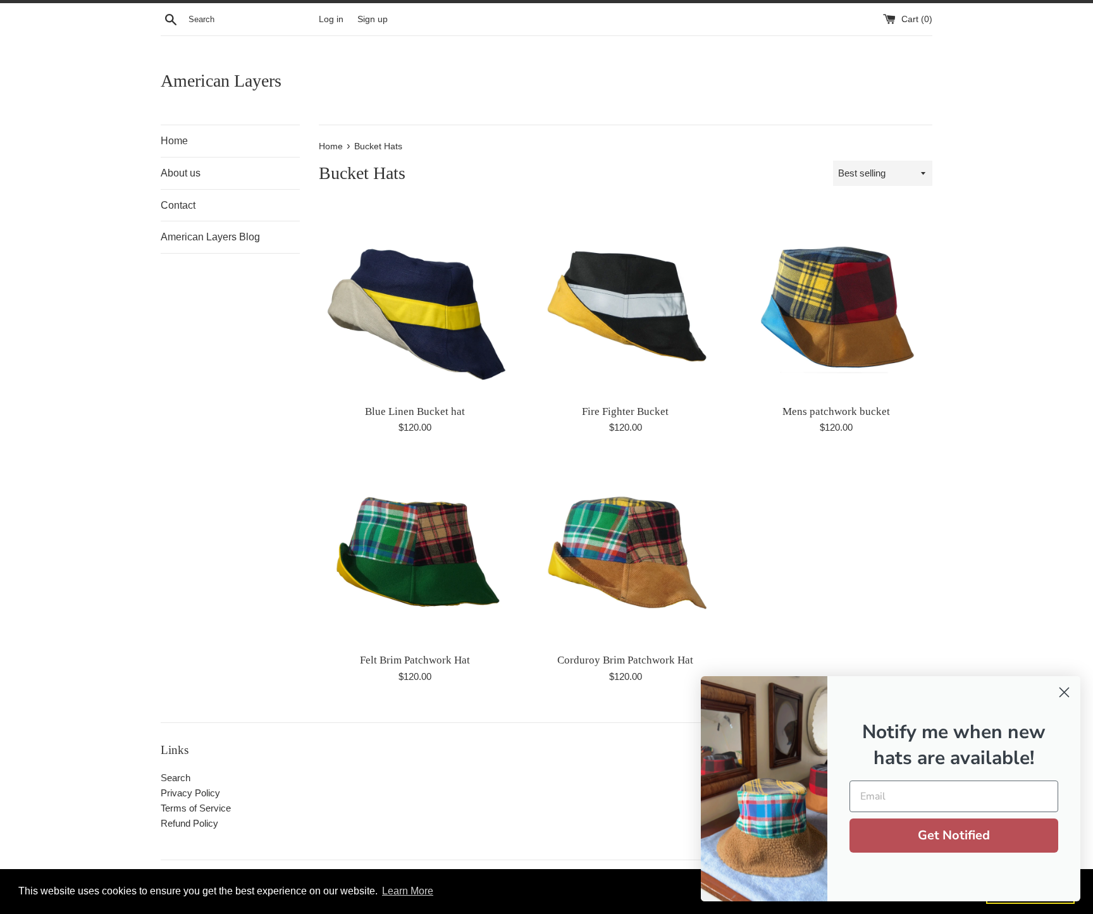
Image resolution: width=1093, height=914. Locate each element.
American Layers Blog (210, 237)
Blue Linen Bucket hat (415, 411)
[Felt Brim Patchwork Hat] (414, 550)
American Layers (221, 80)
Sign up (372, 19)
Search (175, 777)
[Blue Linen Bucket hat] (414, 301)
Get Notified (954, 835)
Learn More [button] (407, 891)
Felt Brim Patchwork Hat (415, 660)
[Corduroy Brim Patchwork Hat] (625, 550)
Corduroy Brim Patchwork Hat (625, 660)
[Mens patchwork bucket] (836, 301)
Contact (178, 205)
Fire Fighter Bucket (625, 411)
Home (174, 140)
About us (181, 173)
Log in (331, 19)
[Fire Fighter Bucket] (625, 301)
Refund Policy (189, 823)
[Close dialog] (1064, 692)
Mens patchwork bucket (836, 411)
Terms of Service (196, 808)
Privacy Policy (190, 792)
